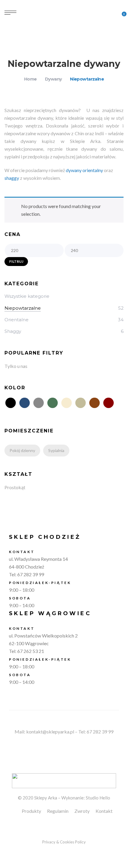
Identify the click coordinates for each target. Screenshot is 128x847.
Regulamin (57, 811)
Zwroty (82, 811)
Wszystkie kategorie (26, 296)
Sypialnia (56, 450)
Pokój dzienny (22, 450)
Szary (38, 403)
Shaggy (12, 331)
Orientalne (16, 319)
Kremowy (66, 403)
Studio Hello (98, 797)
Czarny (10, 403)
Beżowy (80, 403)
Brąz (94, 403)
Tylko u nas (15, 366)
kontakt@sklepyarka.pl (50, 731)
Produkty (31, 811)
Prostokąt (14, 487)
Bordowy (108, 403)
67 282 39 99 (30, 574)
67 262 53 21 (30, 651)
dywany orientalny (84, 170)
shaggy (11, 178)
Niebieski (24, 403)
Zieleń (52, 403)
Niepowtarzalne (22, 308)
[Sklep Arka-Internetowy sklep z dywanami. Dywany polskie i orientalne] (64, 12)
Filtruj (16, 261)
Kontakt (104, 811)
